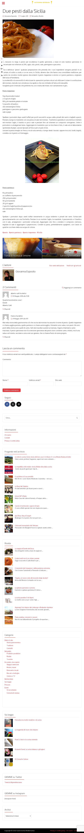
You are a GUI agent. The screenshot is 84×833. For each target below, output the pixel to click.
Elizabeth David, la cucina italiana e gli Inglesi (30, 749)
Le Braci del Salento (21, 486)
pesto (5, 232)
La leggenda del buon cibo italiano (26, 730)
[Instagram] (18, 404)
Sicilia (40, 232)
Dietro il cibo (9, 640)
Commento (7, 359)
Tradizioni (10, 645)
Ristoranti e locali (12, 670)
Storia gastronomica (13, 642)
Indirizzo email (35, 380)
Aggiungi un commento (72, 288)
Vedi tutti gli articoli (74, 266)
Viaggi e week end (13, 664)
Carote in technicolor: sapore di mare (27, 506)
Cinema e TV (11, 676)
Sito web (58, 380)
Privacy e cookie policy (12, 441)
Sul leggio (8, 682)
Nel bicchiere (9, 679)
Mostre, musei (11, 667)
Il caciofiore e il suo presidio (24, 476)
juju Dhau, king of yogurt (23, 516)
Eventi (7, 688)
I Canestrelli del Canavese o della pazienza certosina (32, 568)
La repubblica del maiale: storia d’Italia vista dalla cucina (33, 467)
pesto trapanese (30, 232)
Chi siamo (8, 435)
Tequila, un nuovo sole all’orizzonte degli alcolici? (31, 578)
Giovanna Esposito (11, 16)
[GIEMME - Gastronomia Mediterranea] (42, 2)
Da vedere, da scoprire (12, 662)
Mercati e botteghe (13, 673)
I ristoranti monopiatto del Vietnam (26, 525)
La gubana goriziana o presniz (25, 588)
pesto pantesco (16, 232)
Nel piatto (35, 16)
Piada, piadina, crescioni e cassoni (26, 617)
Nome (6, 380)
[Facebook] (7, 404)
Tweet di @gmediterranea (13, 782)
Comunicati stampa (13, 693)
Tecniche (10, 659)
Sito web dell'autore (57, 266)
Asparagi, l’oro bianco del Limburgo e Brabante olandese (34, 607)
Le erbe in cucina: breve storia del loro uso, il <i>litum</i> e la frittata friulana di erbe (43, 457)
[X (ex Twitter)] (12, 404)
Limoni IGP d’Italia (21, 496)
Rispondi (7, 309)
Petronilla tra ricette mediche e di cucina (28, 720)
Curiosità (9, 648)
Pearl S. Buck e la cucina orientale (26, 739)
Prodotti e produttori (13, 653)
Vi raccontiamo (11, 690)
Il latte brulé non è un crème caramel (27, 558)
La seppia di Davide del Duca (24, 548)
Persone (7, 685)
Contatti (7, 438)
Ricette (41, 16)
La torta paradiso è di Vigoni (24, 597)
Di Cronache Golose (21, 759)
